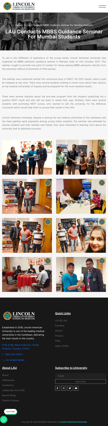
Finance (59, 335)
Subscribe (80, 381)
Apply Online (62, 345)
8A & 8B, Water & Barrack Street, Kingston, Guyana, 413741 (20, 346)
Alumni (58, 330)
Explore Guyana (10, 400)
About (5, 375)
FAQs (57, 340)
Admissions (8, 380)
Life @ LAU (61, 320)
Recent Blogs (9, 395)
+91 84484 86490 (14, 360)
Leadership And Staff (13, 390)
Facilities (59, 325)
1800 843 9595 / (13, 354)
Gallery (19, 25)
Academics (8, 385)
